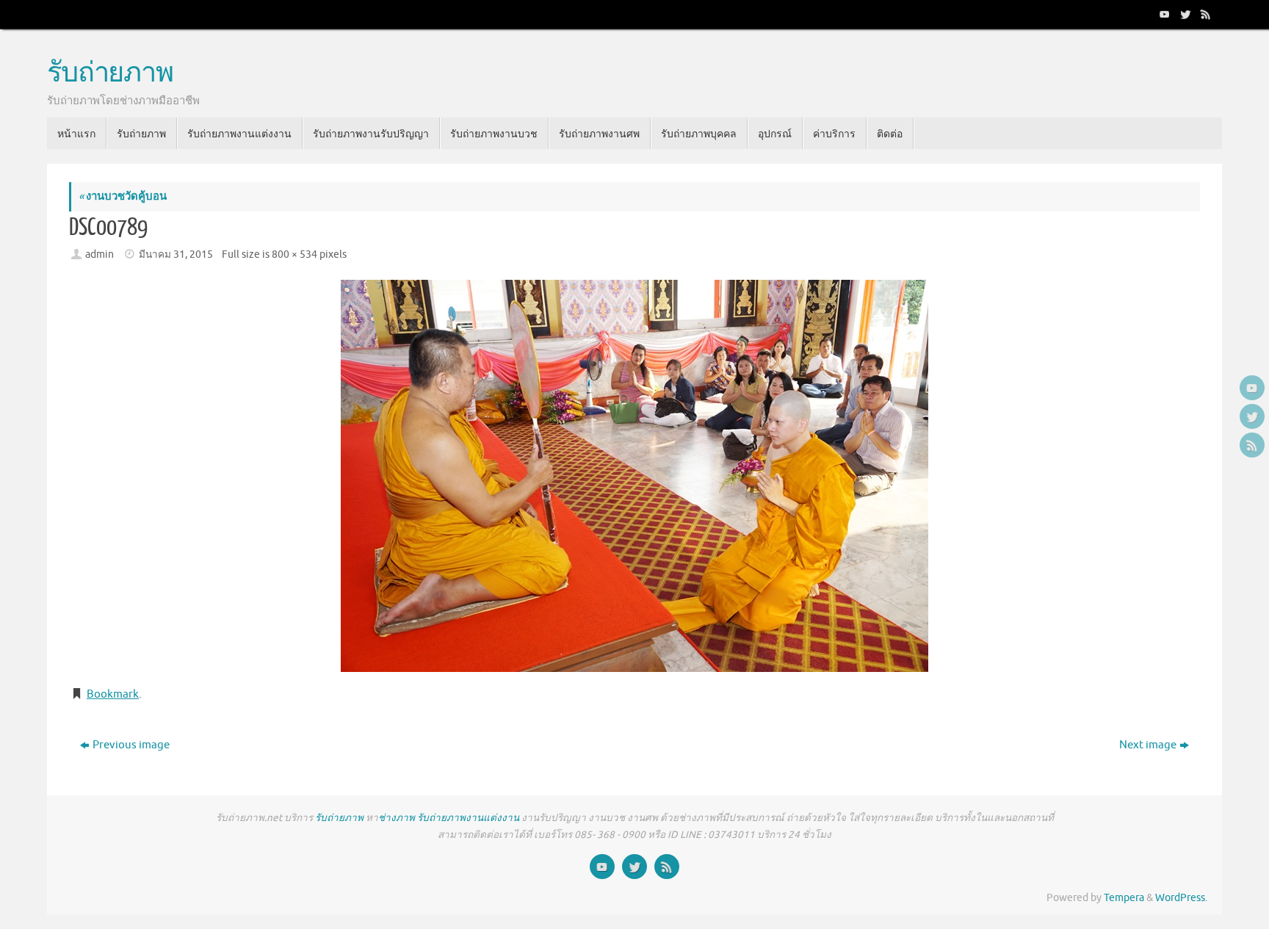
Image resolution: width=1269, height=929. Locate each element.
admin (99, 254)
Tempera (1124, 898)
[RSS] (1204, 14)
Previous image (131, 745)
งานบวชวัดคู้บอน (123, 196)
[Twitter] (1184, 14)
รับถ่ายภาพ (110, 73)
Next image (1147, 745)
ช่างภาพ (396, 817)
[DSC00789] (634, 476)
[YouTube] (1163, 14)
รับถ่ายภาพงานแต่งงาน (468, 817)
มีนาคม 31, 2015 (176, 254)
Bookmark (113, 694)
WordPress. (1181, 898)
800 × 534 (294, 254)
